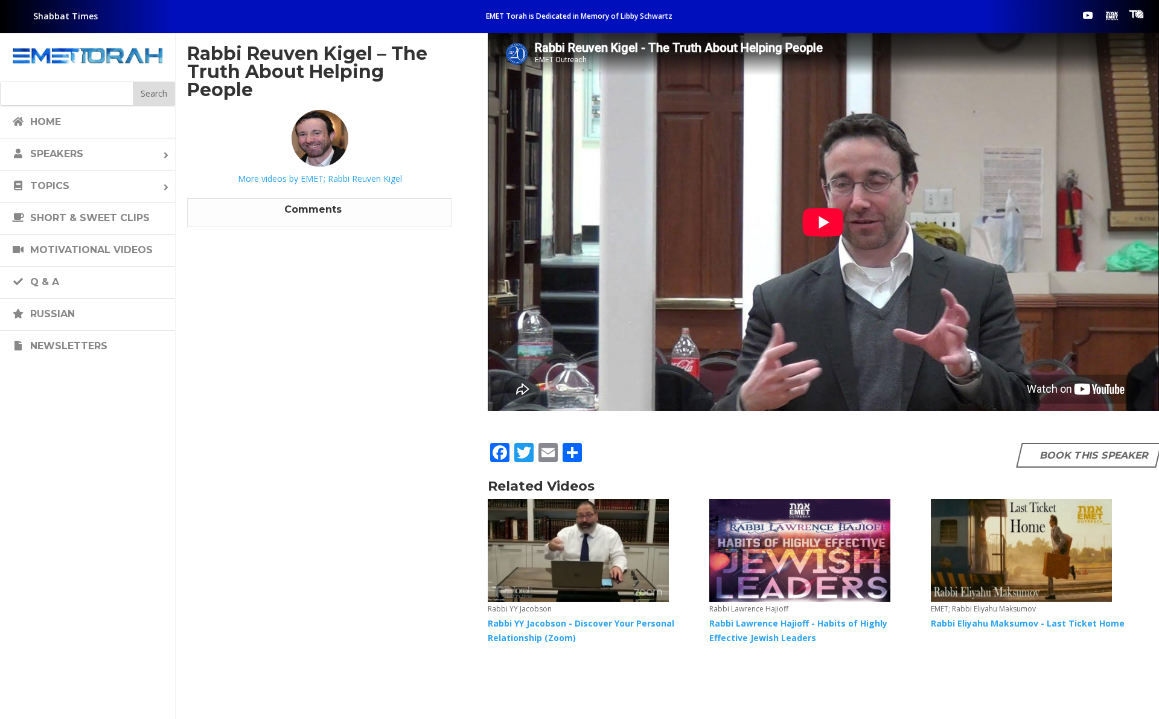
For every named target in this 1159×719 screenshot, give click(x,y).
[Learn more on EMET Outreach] (1112, 15)
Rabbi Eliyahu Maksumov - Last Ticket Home (1028, 623)
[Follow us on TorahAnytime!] (1136, 14)
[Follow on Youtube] (1087, 15)
